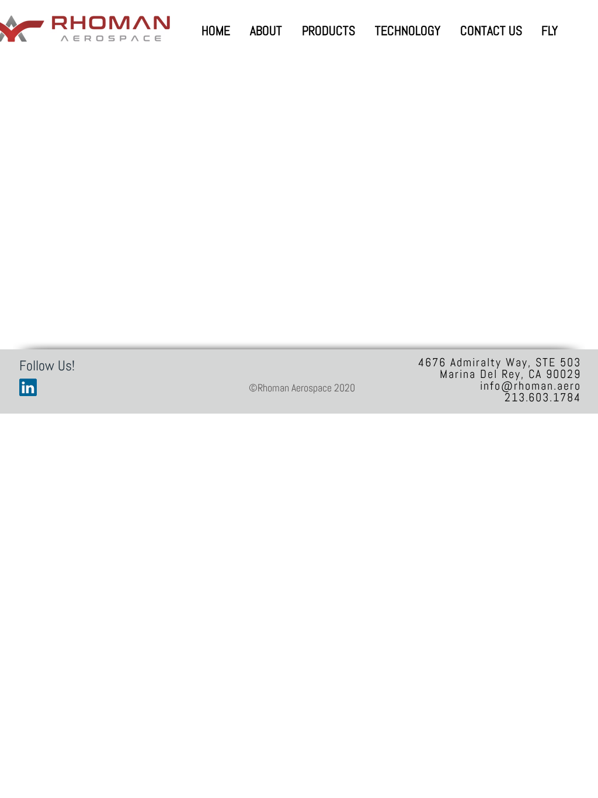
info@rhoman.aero (530, 385)
